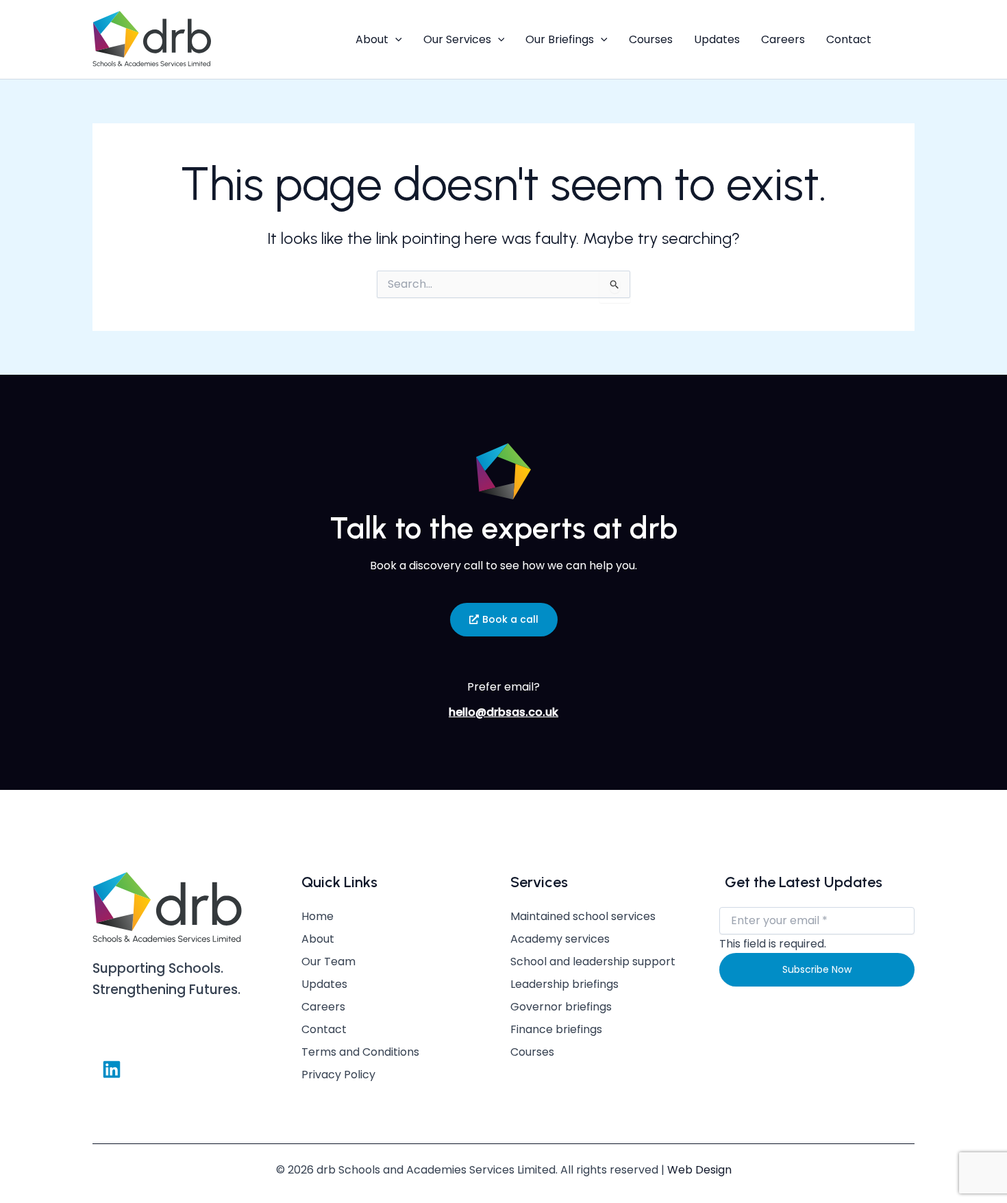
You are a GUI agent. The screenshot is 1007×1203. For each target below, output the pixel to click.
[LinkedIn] (905, 39)
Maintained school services (583, 916)
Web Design (699, 1170)
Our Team (328, 961)
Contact (848, 39)
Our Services (457, 39)
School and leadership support (592, 961)
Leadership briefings (564, 984)
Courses (651, 39)
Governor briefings (561, 1007)
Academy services (560, 939)
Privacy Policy (338, 1074)
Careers (783, 39)
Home (317, 916)
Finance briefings (556, 1029)
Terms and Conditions (360, 1052)
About (372, 39)
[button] (395, 39)
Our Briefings (559, 39)
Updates (717, 39)
